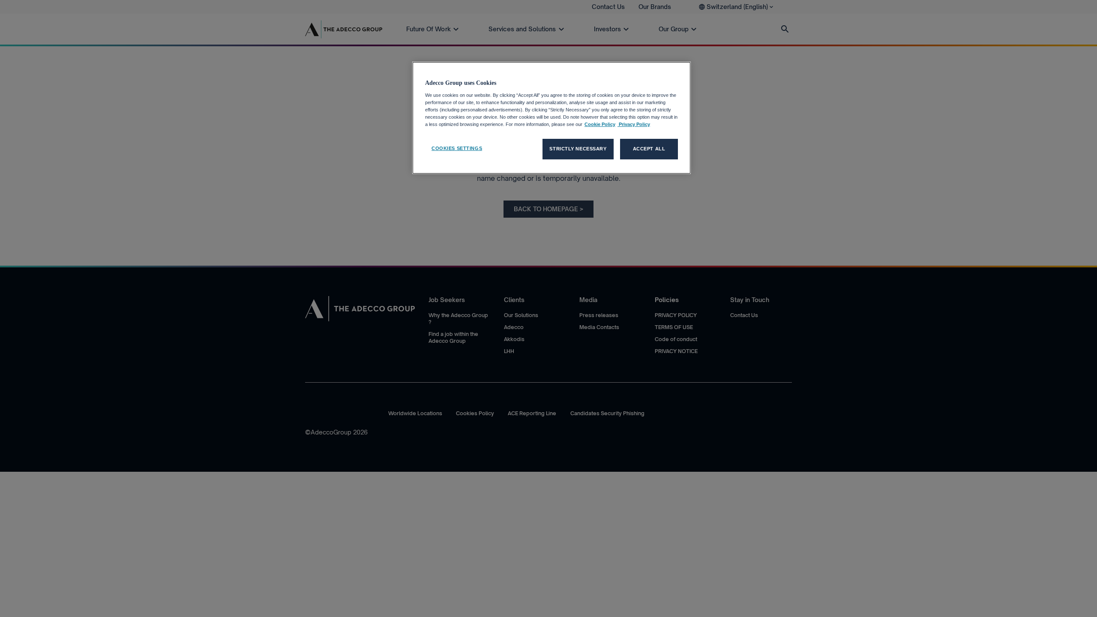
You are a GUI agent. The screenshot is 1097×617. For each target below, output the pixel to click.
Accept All (649, 148)
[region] (551, 118)
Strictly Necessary (577, 148)
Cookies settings (457, 148)
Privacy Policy (633, 124)
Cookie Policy (599, 124)
